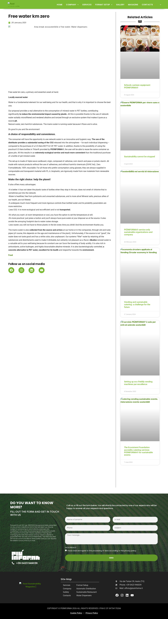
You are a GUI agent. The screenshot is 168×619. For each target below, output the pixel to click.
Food (10, 255)
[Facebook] (11, 270)
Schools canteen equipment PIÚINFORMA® (137, 86)
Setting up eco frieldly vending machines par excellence (138, 382)
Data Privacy (70, 548)
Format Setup (102, 4)
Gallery (120, 4)
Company (71, 4)
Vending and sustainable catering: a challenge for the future (137, 304)
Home (59, 4)
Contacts (147, 4)
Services (87, 4)
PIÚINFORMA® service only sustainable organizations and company (138, 232)
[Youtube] (42, 270)
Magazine (133, 4)
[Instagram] (21, 270)
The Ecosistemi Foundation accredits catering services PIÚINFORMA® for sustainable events (138, 451)
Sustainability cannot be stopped (139, 156)
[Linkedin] (31, 270)
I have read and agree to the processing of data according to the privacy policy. (101, 550)
